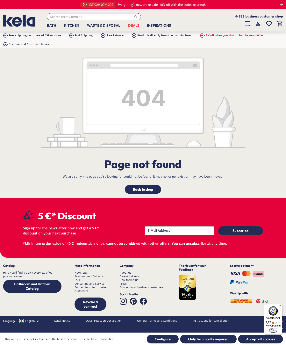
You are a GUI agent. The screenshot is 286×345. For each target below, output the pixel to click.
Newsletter (82, 272)
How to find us (129, 280)
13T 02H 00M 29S (100, 5)
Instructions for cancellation (211, 320)
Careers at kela (129, 276)
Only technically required (208, 339)
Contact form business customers (141, 287)
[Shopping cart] (279, 23)
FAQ (77, 280)
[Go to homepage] (22, 21)
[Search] (136, 17)
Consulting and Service (89, 283)
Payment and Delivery (89, 276)
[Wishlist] (269, 23)
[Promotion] (84, 4)
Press (123, 283)
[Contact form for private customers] (247, 23)
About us (125, 272)
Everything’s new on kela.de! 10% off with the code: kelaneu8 (162, 5)
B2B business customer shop (261, 16)
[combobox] (94, 16)
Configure (163, 339)
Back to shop (143, 189)
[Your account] (258, 23)
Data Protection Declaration (104, 320)
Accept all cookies (260, 339)
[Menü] (279, 306)
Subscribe (240, 230)
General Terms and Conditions (157, 320)
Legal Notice (62, 320)
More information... (104, 339)
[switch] (273, 330)
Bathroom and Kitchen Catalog (32, 286)
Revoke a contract (90, 304)
